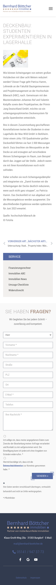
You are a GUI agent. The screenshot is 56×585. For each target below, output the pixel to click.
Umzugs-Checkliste (19, 284)
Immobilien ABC (17, 273)
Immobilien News (18, 279)
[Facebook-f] (20, 559)
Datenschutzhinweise (13, 465)
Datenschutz (21, 577)
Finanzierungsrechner (20, 267)
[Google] (28, 559)
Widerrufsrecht (16, 290)
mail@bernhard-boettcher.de (28, 543)
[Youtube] (35, 559)
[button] (50, 8)
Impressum (35, 577)
